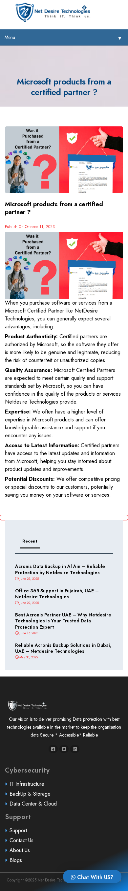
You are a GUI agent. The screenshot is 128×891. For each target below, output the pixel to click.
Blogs (16, 860)
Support (18, 830)
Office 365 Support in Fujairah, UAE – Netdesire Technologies (57, 593)
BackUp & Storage (30, 794)
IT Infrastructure (27, 784)
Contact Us (21, 840)
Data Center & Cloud (33, 804)
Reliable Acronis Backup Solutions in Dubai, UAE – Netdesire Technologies (63, 648)
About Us (20, 850)
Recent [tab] (29, 541)
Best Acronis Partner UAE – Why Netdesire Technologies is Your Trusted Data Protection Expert (63, 620)
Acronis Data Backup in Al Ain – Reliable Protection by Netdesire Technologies (60, 569)
